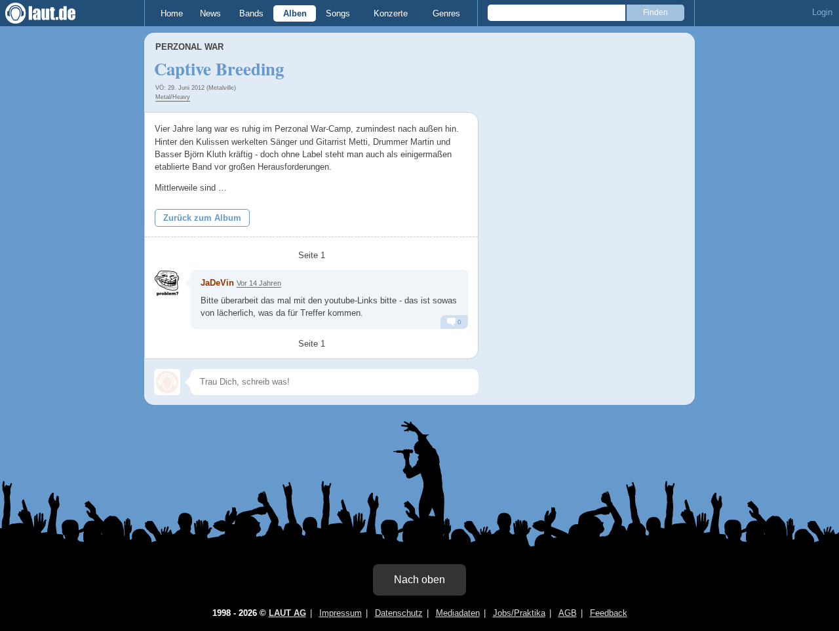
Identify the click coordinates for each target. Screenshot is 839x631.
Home (172, 13)
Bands (251, 13)
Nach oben (419, 579)
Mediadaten (458, 613)
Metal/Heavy (172, 97)
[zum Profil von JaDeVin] (168, 283)
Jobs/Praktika (519, 613)
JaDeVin (217, 283)
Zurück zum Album (202, 218)
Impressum (340, 613)
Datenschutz (399, 613)
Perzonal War (189, 47)
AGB (567, 613)
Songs (338, 13)
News (210, 13)
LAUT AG (287, 613)
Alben (295, 13)
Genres (446, 13)
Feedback (608, 613)
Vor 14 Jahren (259, 283)
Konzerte (391, 13)
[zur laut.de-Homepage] (52, 13)
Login (822, 12)
